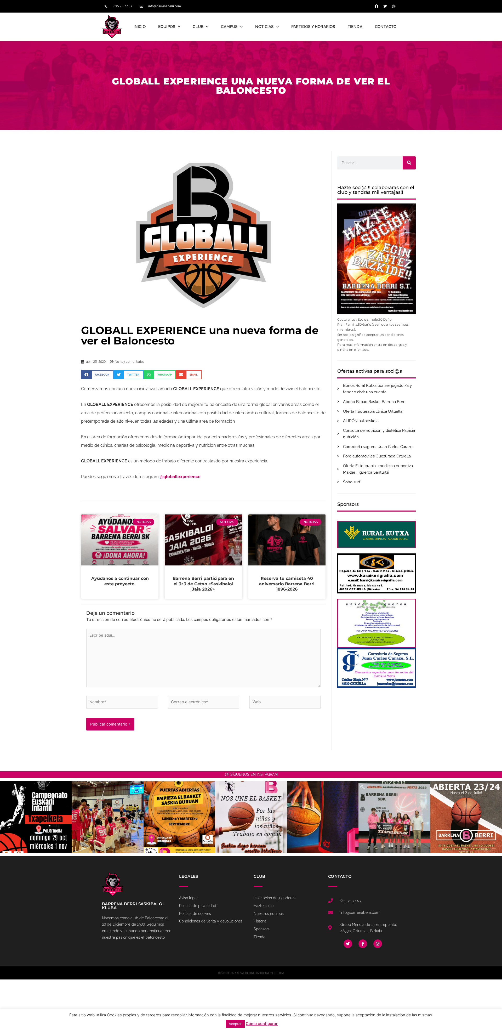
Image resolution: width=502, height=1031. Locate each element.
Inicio (140, 26)
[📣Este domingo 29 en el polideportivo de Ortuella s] (36, 817)
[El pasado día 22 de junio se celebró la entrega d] (394, 817)
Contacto (386, 26)
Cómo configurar (262, 1023)
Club (198, 26)
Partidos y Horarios (313, 26)
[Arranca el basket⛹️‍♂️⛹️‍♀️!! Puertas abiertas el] (179, 817)
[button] (97, 374)
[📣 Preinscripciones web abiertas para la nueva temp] (466, 817)
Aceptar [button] (235, 1024)
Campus (229, 26)
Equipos (166, 26)
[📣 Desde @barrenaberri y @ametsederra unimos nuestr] (251, 817)
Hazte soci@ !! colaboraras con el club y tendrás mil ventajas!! (375, 190)
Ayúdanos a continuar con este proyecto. (120, 581)
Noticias (264, 26)
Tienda (355, 26)
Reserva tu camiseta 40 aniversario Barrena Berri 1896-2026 (287, 584)
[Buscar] (409, 162)
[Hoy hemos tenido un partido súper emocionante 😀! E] (107, 817)
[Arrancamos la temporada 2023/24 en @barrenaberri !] (322, 817)
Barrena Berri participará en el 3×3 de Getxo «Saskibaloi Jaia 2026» (203, 584)
